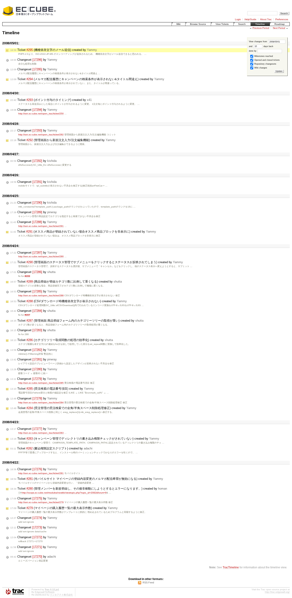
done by (253, 51)
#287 (27, 315)
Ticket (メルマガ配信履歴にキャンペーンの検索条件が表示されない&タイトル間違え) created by (87, 79)
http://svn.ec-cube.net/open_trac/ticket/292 (41, 134)
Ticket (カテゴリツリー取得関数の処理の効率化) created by (61, 340)
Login (238, 19)
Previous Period (261, 28)
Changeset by (33, 59)
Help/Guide (250, 19)
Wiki (178, 24)
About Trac (266, 19)
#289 (27, 276)
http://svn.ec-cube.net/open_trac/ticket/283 (41, 433)
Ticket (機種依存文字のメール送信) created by (53, 50)
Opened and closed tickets (267, 60)
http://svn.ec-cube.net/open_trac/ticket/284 (41, 402)
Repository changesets (265, 64)
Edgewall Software (45, 592)
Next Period (279, 28)
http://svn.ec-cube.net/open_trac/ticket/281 (41, 473)
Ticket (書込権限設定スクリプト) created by (51, 448)
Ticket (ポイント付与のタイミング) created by (51, 100)
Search (242, 24)
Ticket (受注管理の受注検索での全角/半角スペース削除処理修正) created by (73, 408)
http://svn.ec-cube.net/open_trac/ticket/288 (41, 295)
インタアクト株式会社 (61, 594)
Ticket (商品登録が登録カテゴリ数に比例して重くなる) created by (66, 281)
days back (268, 46)
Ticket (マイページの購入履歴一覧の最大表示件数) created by (64, 508)
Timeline (260, 24)
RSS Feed (148, 582)
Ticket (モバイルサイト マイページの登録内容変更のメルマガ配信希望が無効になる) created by (86, 478)
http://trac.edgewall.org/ (277, 592)
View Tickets (222, 24)
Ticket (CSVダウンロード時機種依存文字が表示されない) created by (68, 301)
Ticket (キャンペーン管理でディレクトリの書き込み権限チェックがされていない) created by (84, 438)
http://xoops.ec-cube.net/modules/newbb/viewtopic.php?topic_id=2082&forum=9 (64, 492)
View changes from (258, 41)
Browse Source (198, 24)
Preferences (281, 19)
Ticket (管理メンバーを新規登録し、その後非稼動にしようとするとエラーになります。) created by (88, 488)
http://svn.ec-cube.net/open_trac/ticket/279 (41, 502)
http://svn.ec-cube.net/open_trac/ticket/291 (41, 226)
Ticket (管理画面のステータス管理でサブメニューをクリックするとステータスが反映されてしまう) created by (96, 262)
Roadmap (279, 24)
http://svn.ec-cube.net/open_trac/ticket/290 (41, 256)
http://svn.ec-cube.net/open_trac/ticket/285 (41, 383)
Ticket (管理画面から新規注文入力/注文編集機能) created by (63, 140)
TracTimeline (231, 567)
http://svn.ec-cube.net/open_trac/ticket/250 (41, 113)
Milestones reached (263, 56)
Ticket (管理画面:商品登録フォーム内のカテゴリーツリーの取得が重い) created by (76, 320)
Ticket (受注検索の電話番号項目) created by (52, 388)
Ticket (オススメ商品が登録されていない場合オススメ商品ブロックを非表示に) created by (83, 231)
